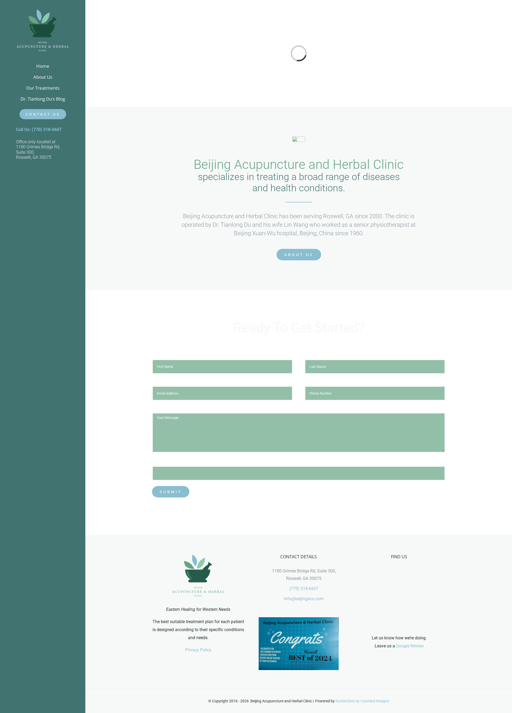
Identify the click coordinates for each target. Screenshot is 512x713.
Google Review (410, 645)
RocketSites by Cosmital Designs (362, 701)
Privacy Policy (198, 649)
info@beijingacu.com (304, 598)
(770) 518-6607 (303, 588)
